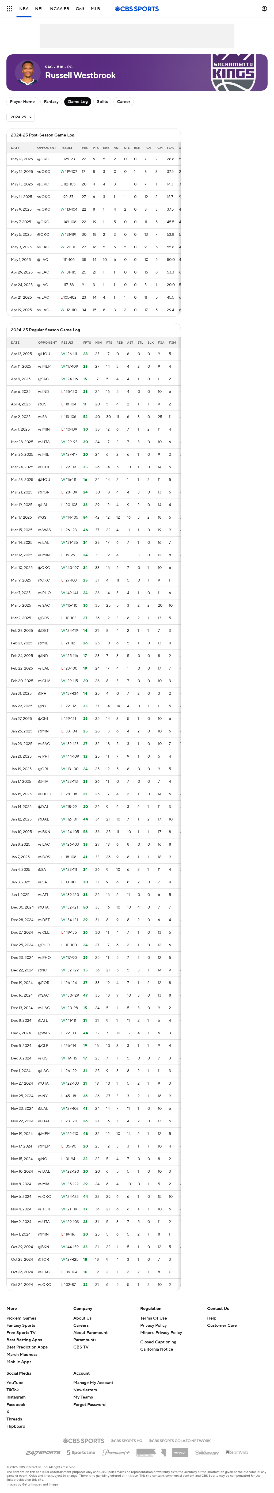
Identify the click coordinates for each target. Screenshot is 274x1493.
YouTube (15, 1382)
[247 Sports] (43, 1451)
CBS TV (81, 1347)
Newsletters (85, 1390)
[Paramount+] (116, 1451)
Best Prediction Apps (27, 1347)
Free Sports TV (21, 1332)
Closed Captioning (158, 1342)
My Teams (83, 1397)
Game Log (78, 101)
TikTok (12, 1390)
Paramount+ (85, 1340)
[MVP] (180, 1450)
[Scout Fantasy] (207, 1452)
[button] (9, 8)
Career (123, 101)
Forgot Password (89, 1404)
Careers (81, 1325)
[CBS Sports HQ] (126, 1440)
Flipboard (15, 1426)
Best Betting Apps (24, 1340)
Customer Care (222, 1325)
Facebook (15, 1404)
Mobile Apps (18, 1362)
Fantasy (51, 101)
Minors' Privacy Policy (161, 1332)
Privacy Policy (153, 1325)
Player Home (22, 101)
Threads (14, 1419)
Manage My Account (93, 1382)
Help (211, 1318)
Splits (102, 101)
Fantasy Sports (20, 1325)
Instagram (16, 1397)
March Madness (21, 1354)
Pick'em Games (21, 1318)
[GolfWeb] (237, 1452)
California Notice (156, 1349)
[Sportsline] (81, 1451)
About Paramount (90, 1332)
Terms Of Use (153, 1318)
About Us (82, 1318)
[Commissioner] (151, 1450)
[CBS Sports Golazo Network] (180, 1440)
